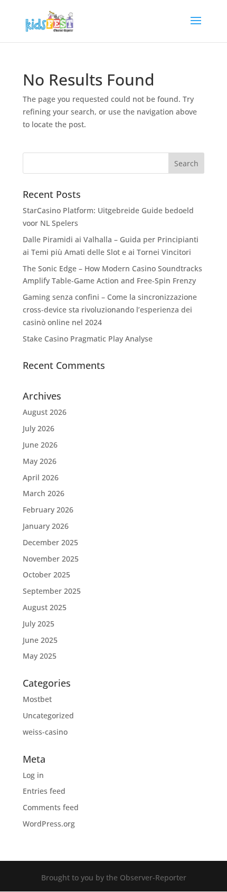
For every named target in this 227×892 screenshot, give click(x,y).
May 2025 (39, 656)
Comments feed (51, 807)
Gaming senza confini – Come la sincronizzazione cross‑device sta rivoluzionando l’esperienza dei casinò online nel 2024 (110, 309)
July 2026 (38, 428)
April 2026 (41, 477)
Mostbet (37, 699)
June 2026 (40, 445)
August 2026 (45, 412)
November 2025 (51, 559)
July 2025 (38, 624)
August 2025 (45, 607)
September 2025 (52, 591)
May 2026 (39, 461)
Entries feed (44, 791)
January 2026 (46, 526)
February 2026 (48, 510)
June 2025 (40, 640)
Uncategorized (48, 715)
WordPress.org (49, 824)
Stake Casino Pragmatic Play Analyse (88, 339)
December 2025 (50, 542)
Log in (33, 775)
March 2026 (43, 493)
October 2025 (46, 575)
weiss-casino (45, 732)
